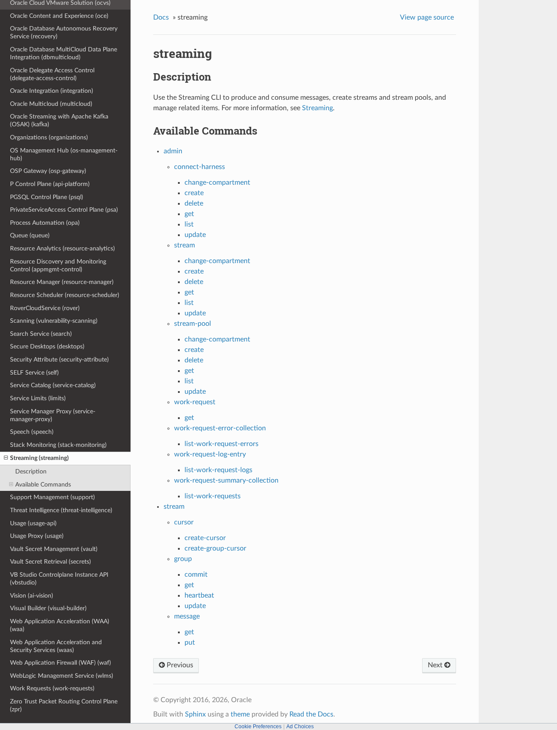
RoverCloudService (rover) (45, 308)
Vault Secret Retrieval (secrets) (50, 561)
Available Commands (43, 484)
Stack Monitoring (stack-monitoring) (58, 445)
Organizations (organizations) (49, 137)
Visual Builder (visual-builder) (48, 608)
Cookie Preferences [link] (258, 726)
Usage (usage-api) (33, 523)
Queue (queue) (30, 235)
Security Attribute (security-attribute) (59, 359)
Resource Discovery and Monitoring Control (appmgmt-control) (58, 265)
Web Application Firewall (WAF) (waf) (60, 662)
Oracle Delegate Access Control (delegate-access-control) (52, 74)
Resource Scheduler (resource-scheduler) (64, 295)
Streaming (317, 108)
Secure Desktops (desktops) (47, 346)
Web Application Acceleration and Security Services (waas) (56, 646)
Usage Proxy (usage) (37, 536)
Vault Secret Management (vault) (53, 549)
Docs (161, 17)
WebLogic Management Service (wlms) (61, 676)
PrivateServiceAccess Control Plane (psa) (64, 209)
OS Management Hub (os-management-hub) (63, 154)
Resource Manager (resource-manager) (62, 282)
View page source (427, 17)
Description (31, 471)
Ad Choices (300, 726)
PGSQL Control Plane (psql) (46, 197)
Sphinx (195, 714)
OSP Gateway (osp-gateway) (48, 171)
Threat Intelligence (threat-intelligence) (61, 510)
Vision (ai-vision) (31, 595)
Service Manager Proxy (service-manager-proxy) (52, 415)
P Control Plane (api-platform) (50, 184)
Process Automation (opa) (45, 223)
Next (436, 665)
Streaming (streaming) (39, 458)
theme (240, 714)
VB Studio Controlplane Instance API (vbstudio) (59, 578)
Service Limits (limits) (38, 398)
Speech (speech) (32, 432)
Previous (179, 665)
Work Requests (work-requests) (52, 688)
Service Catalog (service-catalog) (53, 385)
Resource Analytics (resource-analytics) (62, 248)
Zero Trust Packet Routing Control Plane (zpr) (63, 705)
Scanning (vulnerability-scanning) (53, 321)
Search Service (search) (41, 334)
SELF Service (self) (34, 372)
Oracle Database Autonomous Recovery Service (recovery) (63, 32)
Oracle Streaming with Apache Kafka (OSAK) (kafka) (59, 120)
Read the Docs (311, 714)
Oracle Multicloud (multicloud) (51, 104)
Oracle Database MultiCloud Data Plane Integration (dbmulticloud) (63, 53)
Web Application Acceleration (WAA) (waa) (59, 625)
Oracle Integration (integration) (51, 91)
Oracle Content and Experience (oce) (59, 16)
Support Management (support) (52, 497)
